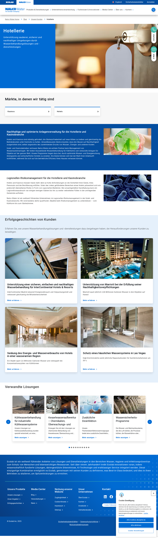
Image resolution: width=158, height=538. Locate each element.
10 (88, 447)
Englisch (118, 2)
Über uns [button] (119, 10)
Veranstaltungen (37, 499)
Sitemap (58, 510)
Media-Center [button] (107, 10)
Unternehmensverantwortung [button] (63, 10)
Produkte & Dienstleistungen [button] (37, 10)
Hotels (60, 111)
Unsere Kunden (36, 19)
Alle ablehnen (136, 525)
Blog (33, 495)
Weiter (150, 422)
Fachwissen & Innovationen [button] (89, 10)
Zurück (8, 422)
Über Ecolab (82, 498)
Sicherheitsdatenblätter (134, 2)
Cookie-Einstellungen (136, 530)
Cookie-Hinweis (60, 502)
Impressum (59, 506)
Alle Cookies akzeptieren (136, 520)
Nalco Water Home (12, 19)
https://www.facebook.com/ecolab (111, 497)
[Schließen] (153, 493)
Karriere (81, 502)
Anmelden (151, 2)
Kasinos (11, 111)
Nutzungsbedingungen (79, 525)
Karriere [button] (128, 10)
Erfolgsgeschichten (14, 503)
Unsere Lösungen (14, 495)
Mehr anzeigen (21, 438)
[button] (50, 10)
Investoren (82, 506)
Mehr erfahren (13, 300)
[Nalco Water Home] (14, 10)
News (33, 503)
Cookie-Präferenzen (110, 505)
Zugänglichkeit (60, 498)
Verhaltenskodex (84, 510)
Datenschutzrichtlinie (89, 522)
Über (25, 19)
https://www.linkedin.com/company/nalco (105, 497)
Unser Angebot (12, 499)
